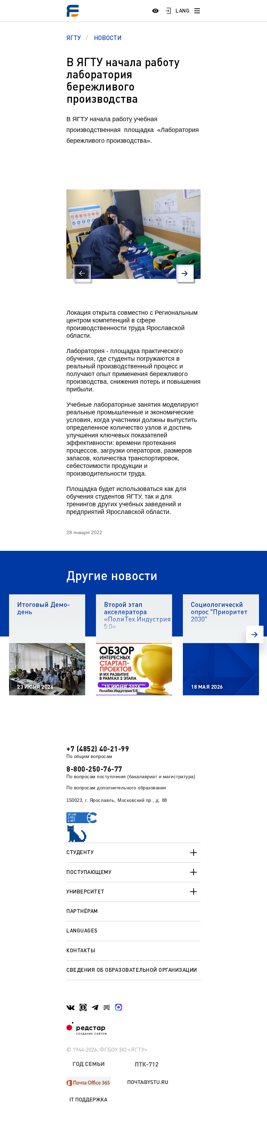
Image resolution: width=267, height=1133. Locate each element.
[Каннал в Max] (118, 1007)
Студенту (80, 852)
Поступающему (88, 872)
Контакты (80, 950)
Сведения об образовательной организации (131, 970)
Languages (82, 930)
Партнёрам (82, 911)
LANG (182, 10)
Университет (85, 891)
